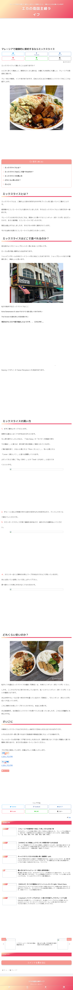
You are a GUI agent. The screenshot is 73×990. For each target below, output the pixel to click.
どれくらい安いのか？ (13, 180)
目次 (34, 161)
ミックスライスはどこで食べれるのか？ (19, 172)
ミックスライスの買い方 (13, 176)
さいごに (8, 184)
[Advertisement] (36, 32)
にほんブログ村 (7, 756)
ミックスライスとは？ (13, 167)
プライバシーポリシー (36, 984)
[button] (67, 483)
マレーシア (6, 770)
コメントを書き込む (36, 962)
